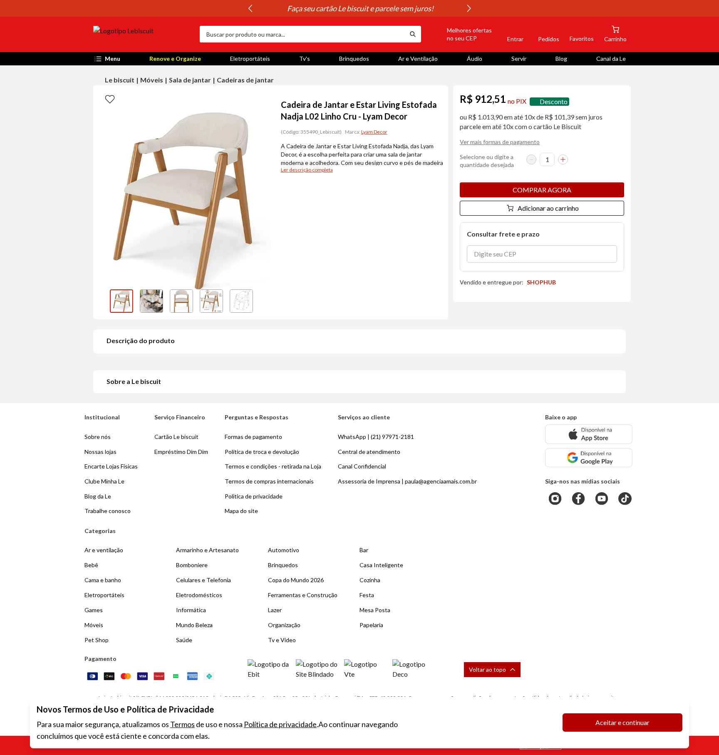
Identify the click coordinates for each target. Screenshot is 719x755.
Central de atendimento (369, 451)
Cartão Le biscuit (176, 436)
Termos (182, 724)
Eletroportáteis (250, 58)
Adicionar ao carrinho (548, 208)
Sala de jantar (190, 80)
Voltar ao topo (487, 669)
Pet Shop (96, 639)
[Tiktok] (625, 498)
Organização (284, 624)
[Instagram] (555, 498)
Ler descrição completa (307, 170)
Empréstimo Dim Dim (181, 451)
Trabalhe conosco (107, 510)
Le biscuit (119, 80)
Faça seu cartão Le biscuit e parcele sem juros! (359, 8)
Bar (364, 549)
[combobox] (302, 34)
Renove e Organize (175, 58)
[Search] (412, 34)
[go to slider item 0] (121, 301)
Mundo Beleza (194, 624)
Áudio (474, 58)
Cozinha (370, 579)
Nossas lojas (100, 451)
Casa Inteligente (381, 564)
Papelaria (371, 624)
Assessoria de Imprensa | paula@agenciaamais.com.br (407, 481)
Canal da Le (611, 58)
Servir (518, 58)
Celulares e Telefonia (203, 579)
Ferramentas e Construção (302, 594)
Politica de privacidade (254, 496)
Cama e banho (102, 579)
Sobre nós (97, 436)
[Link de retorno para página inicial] (143, 34)
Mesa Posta (375, 609)
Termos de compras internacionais (269, 481)
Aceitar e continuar (622, 722)
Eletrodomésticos (199, 594)
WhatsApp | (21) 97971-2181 (376, 436)
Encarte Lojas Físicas (111, 466)
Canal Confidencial (362, 466)
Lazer (275, 609)
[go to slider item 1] (151, 301)
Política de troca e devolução (262, 451)
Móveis (151, 80)
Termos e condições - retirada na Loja (273, 466)
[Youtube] (602, 498)
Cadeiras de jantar (245, 80)
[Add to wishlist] (110, 98)
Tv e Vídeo (282, 639)
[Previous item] (250, 8)
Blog (561, 58)
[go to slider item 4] (241, 301)
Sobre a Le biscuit (134, 381)
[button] (460, 34)
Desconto (554, 101)
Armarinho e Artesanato (207, 549)
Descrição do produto (141, 340)
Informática (191, 609)
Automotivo (283, 549)
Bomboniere (192, 564)
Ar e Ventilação (418, 58)
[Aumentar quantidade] (563, 159)
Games (93, 609)
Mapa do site (241, 510)
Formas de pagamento (253, 436)
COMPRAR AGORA (542, 190)
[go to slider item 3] (211, 301)
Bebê (91, 564)
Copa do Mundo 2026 (296, 579)
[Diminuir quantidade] (531, 159)
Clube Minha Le (104, 481)
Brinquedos (354, 58)
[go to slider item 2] (181, 301)
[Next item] (469, 8)
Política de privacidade (280, 724)
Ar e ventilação (103, 549)
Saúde (184, 639)
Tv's (304, 58)
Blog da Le (97, 496)
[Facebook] (578, 498)
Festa (367, 594)
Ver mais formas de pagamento (500, 141)
